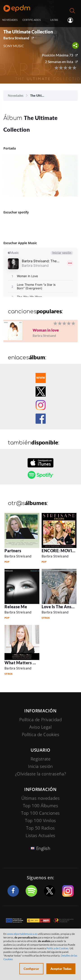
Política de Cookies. (57, 948)
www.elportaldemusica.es (22, 934)
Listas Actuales (40, 835)
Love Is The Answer (60, 606)
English (43, 848)
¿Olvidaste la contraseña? (40, 774)
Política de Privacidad (40, 720)
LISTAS (54, 19)
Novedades (15, 95)
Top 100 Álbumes (40, 806)
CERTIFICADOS (31, 19)
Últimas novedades (40, 798)
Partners (12, 550)
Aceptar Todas (60, 969)
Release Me (15, 606)
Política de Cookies (40, 734)
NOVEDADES (10, 19)
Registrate (41, 759)
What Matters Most (23, 662)
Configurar (31, 969)
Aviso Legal (40, 727)
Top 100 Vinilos (40, 820)
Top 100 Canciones (40, 813)
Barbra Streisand (16, 38)
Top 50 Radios (40, 828)
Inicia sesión (72, 20)
